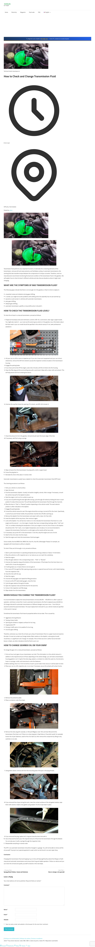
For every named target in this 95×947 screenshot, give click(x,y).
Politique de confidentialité (11, 938)
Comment (7, 885)
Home (6, 12)
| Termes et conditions (36, 938)
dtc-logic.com (44, 39)
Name (6, 910)
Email (6, 915)
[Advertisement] (47, 25)
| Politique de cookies (25, 938)
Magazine (23, 12)
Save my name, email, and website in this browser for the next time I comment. (27, 924)
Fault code (32, 12)
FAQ (39, 12)
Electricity (14, 12)
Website (6, 920)
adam (10, 210)
